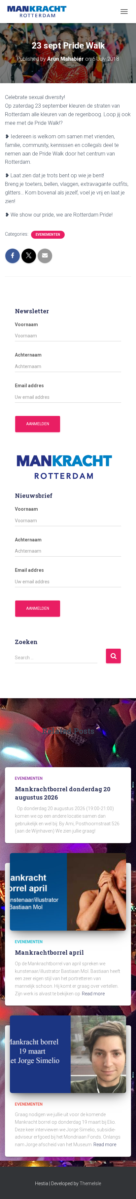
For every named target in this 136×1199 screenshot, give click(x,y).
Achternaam (28, 355)
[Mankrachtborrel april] (68, 891)
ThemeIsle (90, 1183)
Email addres (29, 385)
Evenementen (48, 234)
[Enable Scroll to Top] (123, 1186)
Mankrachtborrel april (49, 952)
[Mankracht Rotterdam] (39, 11)
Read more (93, 993)
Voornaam (26, 324)
